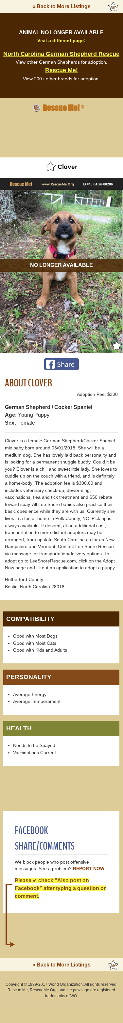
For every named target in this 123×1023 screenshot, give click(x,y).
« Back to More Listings (61, 6)
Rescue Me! (61, 70)
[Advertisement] (61, 133)
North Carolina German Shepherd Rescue (61, 54)
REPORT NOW (88, 868)
